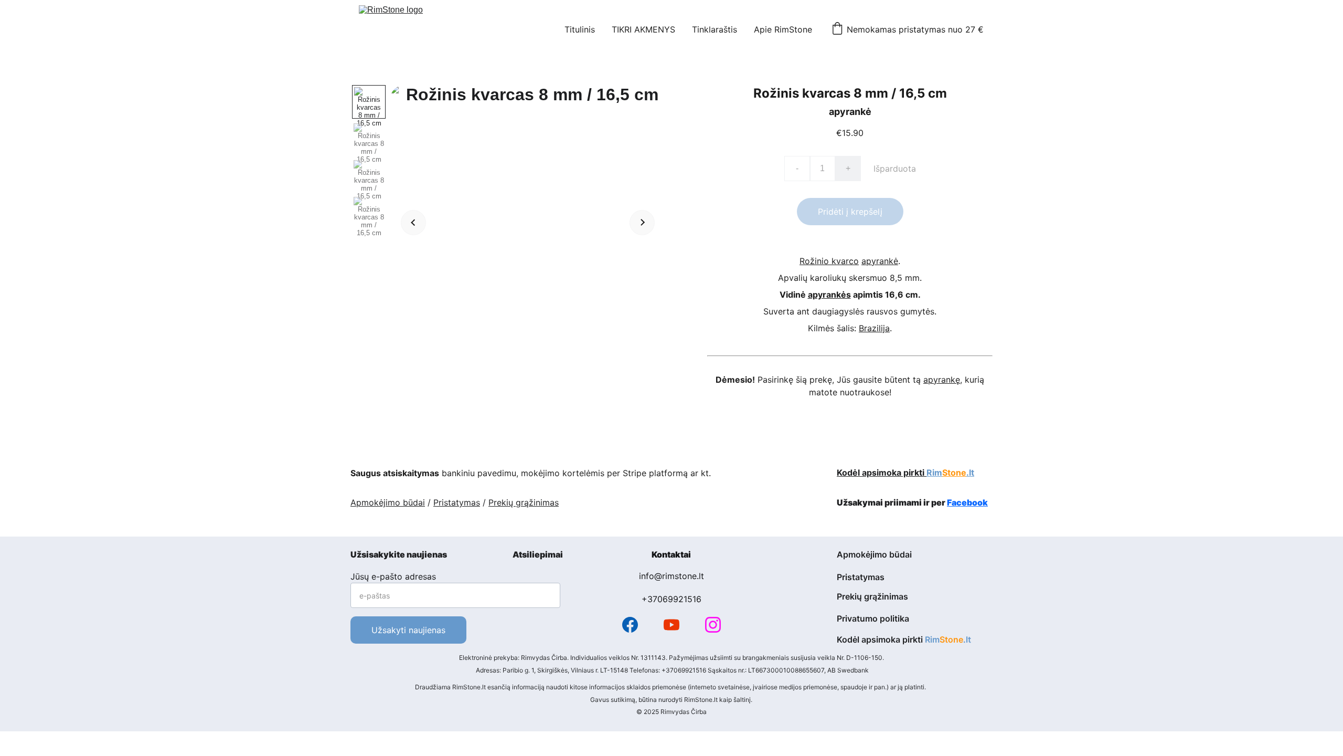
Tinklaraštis (714, 29)
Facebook (967, 502)
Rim (934, 472)
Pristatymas (456, 502)
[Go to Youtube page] (671, 625)
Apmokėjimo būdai (387, 502)
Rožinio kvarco (829, 261)
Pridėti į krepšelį (850, 211)
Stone (954, 472)
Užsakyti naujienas (408, 630)
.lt (970, 472)
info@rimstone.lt (671, 576)
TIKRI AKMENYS (643, 29)
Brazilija (874, 328)
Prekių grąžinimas (523, 502)
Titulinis (579, 29)
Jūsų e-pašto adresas (393, 576)
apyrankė (879, 261)
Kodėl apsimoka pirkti (881, 472)
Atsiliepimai (538, 554)
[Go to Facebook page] (630, 625)
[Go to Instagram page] (713, 625)
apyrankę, (942, 379)
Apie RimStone (783, 29)
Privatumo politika (873, 618)
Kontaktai (671, 554)
